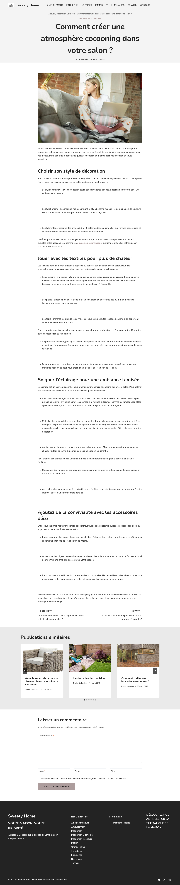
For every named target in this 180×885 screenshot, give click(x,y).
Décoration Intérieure (81, 839)
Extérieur (72, 5)
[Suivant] (155, 671)
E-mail (79, 771)
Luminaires (118, 5)
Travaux (132, 5)
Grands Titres (78, 847)
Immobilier (101, 5)
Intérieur (86, 5)
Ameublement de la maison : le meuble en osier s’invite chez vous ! (42, 681)
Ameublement (55, 5)
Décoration (76, 831)
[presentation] (42, 658)
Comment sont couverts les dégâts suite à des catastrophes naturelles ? (61, 615)
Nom (42, 771)
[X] (164, 880)
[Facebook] (159, 880)
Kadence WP (61, 879)
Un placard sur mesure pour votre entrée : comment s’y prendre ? (121, 615)
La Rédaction (33, 689)
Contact (145, 5)
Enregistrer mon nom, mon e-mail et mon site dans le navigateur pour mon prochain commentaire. (83, 778)
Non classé (76, 859)
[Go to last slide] (25, 671)
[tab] (84, 700)
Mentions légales (121, 822)
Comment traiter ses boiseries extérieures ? (135, 679)
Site (113, 771)
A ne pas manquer (80, 822)
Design (74, 843)
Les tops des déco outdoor (89, 678)
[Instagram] (169, 880)
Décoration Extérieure (90, 18)
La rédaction (83, 59)
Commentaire (46, 735)
